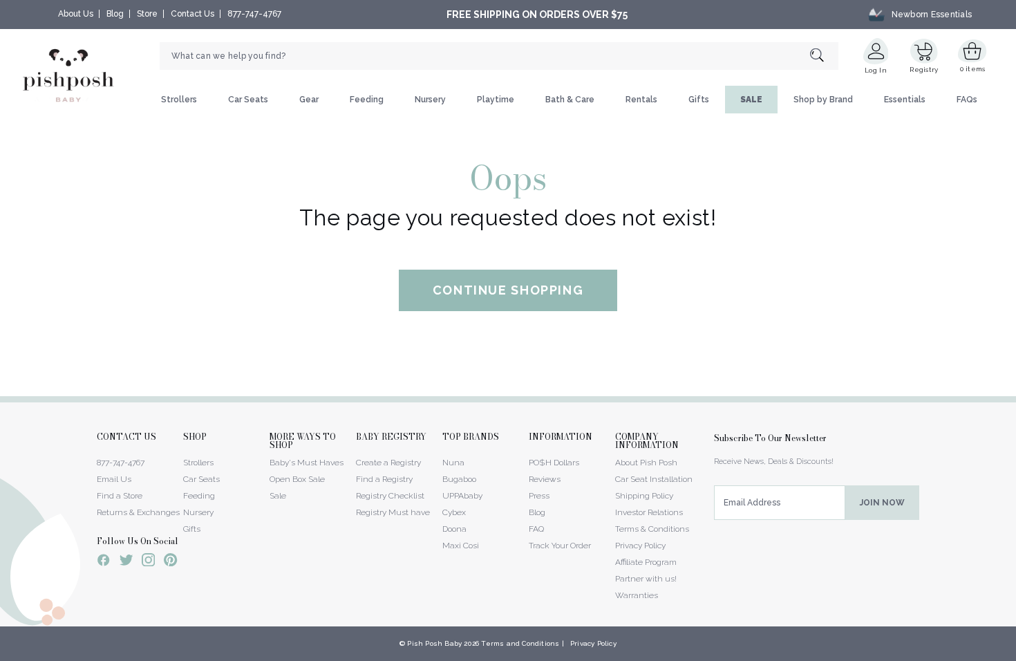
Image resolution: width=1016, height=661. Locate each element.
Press (539, 496)
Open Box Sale (297, 479)
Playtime (495, 99)
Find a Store (119, 496)
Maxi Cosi (460, 545)
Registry (924, 69)
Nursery (430, 99)
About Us (75, 14)
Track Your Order (560, 545)
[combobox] (499, 56)
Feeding (367, 99)
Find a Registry (384, 479)
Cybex (454, 512)
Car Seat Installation (654, 479)
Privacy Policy (640, 545)
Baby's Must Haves (307, 462)
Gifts (698, 99)
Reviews (545, 479)
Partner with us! (646, 579)
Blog (115, 14)
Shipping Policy (644, 496)
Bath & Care (569, 99)
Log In (876, 70)
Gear (309, 99)
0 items (973, 69)
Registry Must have (393, 512)
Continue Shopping (508, 290)
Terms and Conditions (520, 643)
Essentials (904, 99)
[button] (1015, 653)
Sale (278, 496)
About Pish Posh (646, 462)
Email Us (114, 479)
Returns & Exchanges (138, 512)
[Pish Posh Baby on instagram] (148, 562)
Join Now (882, 503)
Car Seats (248, 99)
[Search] (824, 56)
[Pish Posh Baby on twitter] (126, 562)
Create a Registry (388, 462)
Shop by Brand (823, 99)
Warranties (636, 595)
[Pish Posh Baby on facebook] (104, 562)
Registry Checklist (390, 496)
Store (147, 14)
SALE (751, 99)
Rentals (641, 99)
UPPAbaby (462, 496)
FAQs (967, 99)
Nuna (453, 462)
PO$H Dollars (554, 462)
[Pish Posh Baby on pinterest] (170, 562)
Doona (454, 529)
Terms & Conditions (652, 529)
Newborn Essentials (932, 14)
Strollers (179, 99)
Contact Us (192, 14)
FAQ (536, 529)
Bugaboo (459, 479)
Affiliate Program (646, 562)
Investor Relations (649, 512)
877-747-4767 (254, 14)
